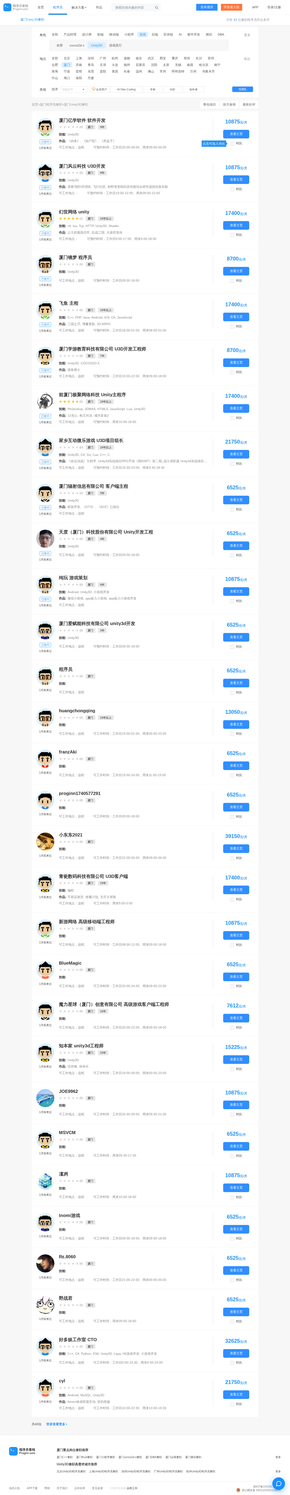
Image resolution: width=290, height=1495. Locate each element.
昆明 (79, 71)
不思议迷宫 (75, 897)
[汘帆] (45, 356)
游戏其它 (115, 45)
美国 (115, 71)
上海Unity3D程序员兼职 (103, 1471)
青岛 (91, 65)
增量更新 (88, 324)
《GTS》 (88, 507)
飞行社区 (99, 186)
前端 (100, 34)
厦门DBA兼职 (153, 1457)
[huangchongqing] (45, 717)
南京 (139, 58)
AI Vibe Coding (126, 89)
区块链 (168, 34)
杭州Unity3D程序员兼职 (200, 1471)
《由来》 (74, 141)
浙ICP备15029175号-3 (267, 1486)
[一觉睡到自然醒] (45, 584)
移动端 (114, 34)
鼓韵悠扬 (103, 1401)
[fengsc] (45, 883)
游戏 (143, 34)
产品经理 (70, 34)
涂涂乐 (84, 1066)
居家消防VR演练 (79, 186)
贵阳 (103, 71)
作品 (99, 7)
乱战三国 (98, 232)
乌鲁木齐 (208, 71)
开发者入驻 (231, 7)
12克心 (72, 415)
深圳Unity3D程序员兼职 (135, 1471)
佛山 (151, 71)
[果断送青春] (45, 447)
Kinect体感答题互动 (81, 1401)
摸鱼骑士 (74, 370)
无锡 (178, 65)
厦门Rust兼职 (84, 1457)
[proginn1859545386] (45, 493)
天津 (103, 65)
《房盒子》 (108, 141)
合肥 (55, 65)
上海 (79, 58)
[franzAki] (45, 759)
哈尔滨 (203, 65)
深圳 (91, 58)
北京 (67, 58)
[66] (45, 264)
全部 (55, 34)
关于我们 (62, 1488)
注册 (278, 7)
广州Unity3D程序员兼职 (168, 1471)
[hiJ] (45, 401)
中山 (55, 78)
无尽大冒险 (108, 897)
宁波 (67, 71)
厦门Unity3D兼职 (32, 19)
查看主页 (236, 134)
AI (180, 34)
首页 (41, 7)
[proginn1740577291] (45, 800)
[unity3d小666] (45, 1052)
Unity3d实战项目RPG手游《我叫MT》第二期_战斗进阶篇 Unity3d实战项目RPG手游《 (159, 461)
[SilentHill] (45, 219)
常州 (163, 71)
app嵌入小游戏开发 (122, 598)
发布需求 (207, 7)
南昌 (190, 65)
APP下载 (32, 1488)
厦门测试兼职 (193, 1457)
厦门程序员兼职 (51, 104)
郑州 (187, 58)
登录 (270, 7)
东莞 (91, 71)
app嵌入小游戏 (96, 598)
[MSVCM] (45, 1139)
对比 (239, 143)
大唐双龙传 (114, 232)
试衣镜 (72, 1066)
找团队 (243, 89)
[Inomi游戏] (45, 1222)
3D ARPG (104, 324)
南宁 (217, 65)
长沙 (199, 58)
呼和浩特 (178, 71)
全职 (172, 89)
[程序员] (45, 676)
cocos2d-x (77, 45)
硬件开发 (193, 34)
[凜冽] (45, 1181)
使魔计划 (91, 897)
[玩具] (45, 928)
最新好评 (249, 104)
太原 (166, 65)
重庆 (175, 58)
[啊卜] (45, 310)
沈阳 (154, 65)
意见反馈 (97, 1488)
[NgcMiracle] (45, 539)
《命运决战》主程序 (82, 461)
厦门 (67, 65)
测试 (209, 34)
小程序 (129, 34)
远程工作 (132, 1488)
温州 (139, 71)
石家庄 (140, 65)
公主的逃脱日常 (79, 232)
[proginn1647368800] (45, 1346)
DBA (221, 34)
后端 (155, 34)
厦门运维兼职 (173, 1457)
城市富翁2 (101, 415)
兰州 (193, 71)
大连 (115, 65)
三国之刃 (74, 324)
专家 (152, 89)
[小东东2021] (45, 842)
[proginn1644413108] (45, 630)
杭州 (115, 58)
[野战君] (45, 1305)
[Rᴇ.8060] (45, 1263)
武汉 (151, 58)
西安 (163, 58)
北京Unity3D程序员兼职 (71, 1471)
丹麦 (91, 78)
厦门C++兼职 (65, 1457)
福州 (127, 65)
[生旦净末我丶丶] (45, 1011)
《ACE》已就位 (108, 507)
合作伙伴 (79, 1488)
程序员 (58, 7)
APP (255, 7)
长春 (127, 71)
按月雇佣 (229, 104)
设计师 (87, 34)
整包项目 (209, 104)
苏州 (211, 58)
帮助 (47, 1488)
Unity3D (96, 45)
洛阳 (79, 78)
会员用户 (102, 89)
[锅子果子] (45, 173)
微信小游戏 (75, 598)
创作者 (193, 89)
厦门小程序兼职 (105, 1457)
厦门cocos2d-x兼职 (130, 1457)
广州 (103, 58)
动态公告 (14, 1488)
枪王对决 (86, 415)
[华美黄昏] (45, 127)
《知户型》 (90, 141)
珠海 (55, 71)
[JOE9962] (45, 1098)
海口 (67, 78)
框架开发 (74, 507)
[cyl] (45, 1388)
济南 (79, 65)
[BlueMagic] (45, 970)
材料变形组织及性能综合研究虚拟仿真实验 (138, 186)
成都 (127, 58)
